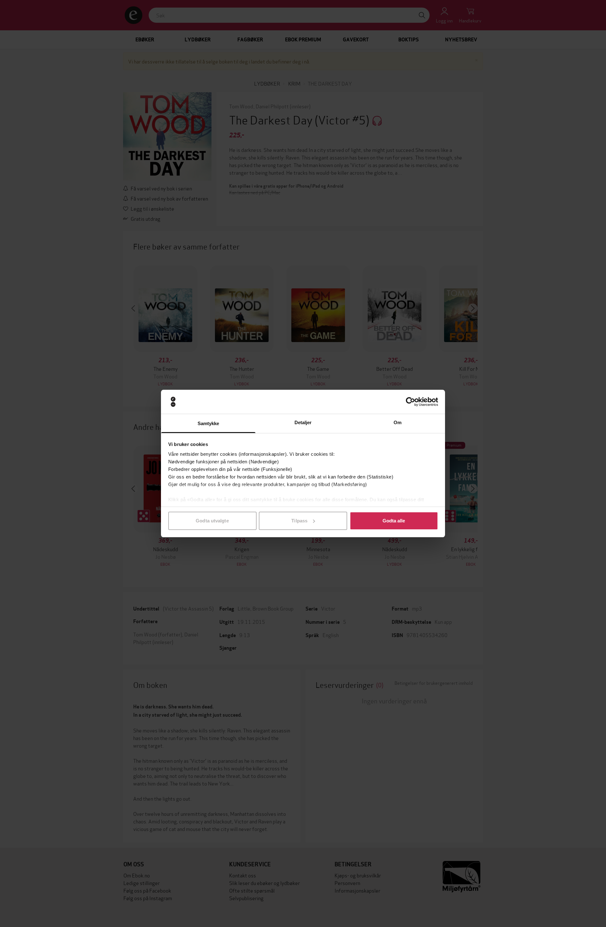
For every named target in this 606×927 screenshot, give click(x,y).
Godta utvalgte (212, 520)
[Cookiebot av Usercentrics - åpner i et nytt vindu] (410, 401)
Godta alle (394, 520)
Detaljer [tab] (303, 422)
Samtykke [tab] (208, 423)
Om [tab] (397, 422)
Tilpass (299, 520)
